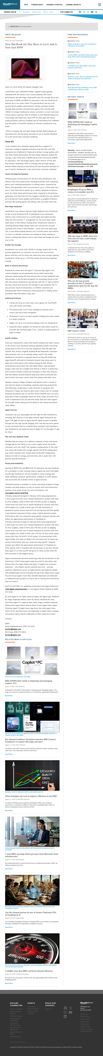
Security (13, 735)
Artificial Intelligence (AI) (14, 677)
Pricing (45, 12)
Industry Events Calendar (33, 1012)
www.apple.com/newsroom (16, 589)
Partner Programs (42, 733)
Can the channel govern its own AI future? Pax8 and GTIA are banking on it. (30, 913)
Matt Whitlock (19, 686)
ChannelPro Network (22, 799)
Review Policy (85, 1016)
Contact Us (84, 1014)
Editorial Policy (85, 1027)
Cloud (7, 848)
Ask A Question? (15, 1037)
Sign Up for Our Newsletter (15, 1029)
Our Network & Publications (15, 1019)
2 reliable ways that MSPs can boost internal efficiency (29, 971)
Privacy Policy (84, 1021)
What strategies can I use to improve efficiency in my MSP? (31, 796)
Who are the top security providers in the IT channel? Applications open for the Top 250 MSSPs (83, 284)
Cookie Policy (84, 1024)
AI (19, 12)
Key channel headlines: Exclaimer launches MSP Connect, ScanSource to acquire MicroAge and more (30, 740)
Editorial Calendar (16, 1016)
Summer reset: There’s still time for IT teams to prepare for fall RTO (83, 78)
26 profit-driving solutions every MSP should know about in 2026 (82, 88)
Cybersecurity (37, 5)
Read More (9, 696)
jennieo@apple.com (13, 629)
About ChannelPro (16, 1009)
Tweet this (9, 141)
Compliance (26, 12)
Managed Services (30, 733)
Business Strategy (55, 5)
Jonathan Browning (22, 974)
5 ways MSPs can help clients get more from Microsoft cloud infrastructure (31, 855)
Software (27, 677)
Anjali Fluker (20, 918)
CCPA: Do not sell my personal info (86, 1030)
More (51, 12)
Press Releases (13, 34)
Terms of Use (84, 1019)
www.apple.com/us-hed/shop (16, 493)
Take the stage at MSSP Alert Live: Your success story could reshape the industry (83, 238)
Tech (26, 5)
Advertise (48, 1009)
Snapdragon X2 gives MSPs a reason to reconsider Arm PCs (81, 190)
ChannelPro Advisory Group (15, 1024)
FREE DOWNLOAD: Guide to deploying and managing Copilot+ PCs (28, 682)
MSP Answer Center (36, 792)
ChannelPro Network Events (33, 1008)
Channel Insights (73, 5)
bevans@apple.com (13, 635)
